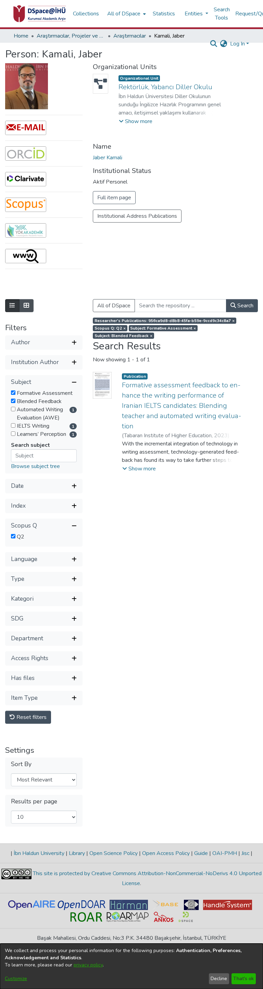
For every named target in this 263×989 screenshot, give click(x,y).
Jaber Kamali (107, 157)
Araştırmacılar (129, 36)
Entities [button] (194, 13)
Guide (201, 853)
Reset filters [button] (31, 717)
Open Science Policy (113, 853)
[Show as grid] (26, 305)
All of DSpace (113, 305)
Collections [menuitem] (86, 13)
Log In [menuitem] (237, 44)
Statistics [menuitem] (164, 13)
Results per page (34, 801)
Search (244, 305)
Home (21, 36)
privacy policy (88, 965)
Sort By (21, 764)
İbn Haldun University (39, 853)
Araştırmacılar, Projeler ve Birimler (71, 36)
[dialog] (131, 966)
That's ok (243, 978)
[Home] (39, 13)
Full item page (114, 197)
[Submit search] (214, 44)
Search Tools (222, 14)
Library (76, 853)
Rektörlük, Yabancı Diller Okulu (165, 87)
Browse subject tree (35, 466)
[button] (135, 121)
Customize (16, 978)
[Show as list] (12, 305)
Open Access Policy (166, 853)
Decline (219, 978)
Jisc (245, 853)
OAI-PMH (224, 853)
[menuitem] (126, 13)
